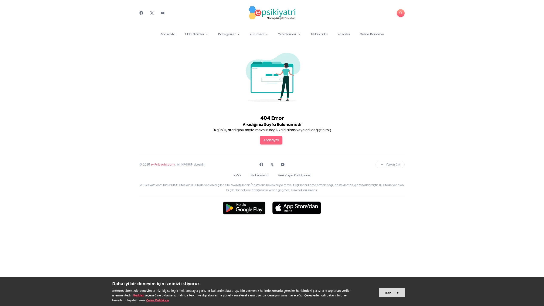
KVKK (238, 175)
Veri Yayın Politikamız (294, 175)
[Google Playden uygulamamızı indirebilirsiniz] (244, 208)
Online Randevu (372, 34)
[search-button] (401, 13)
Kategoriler (227, 34)
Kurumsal (257, 34)
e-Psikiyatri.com (163, 164)
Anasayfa (167, 34)
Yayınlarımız (287, 34)
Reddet (138, 295)
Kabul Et (392, 293)
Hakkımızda (260, 175)
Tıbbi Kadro (319, 34)
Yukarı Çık (393, 164)
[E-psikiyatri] (272, 13)
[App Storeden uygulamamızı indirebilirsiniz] (296, 207)
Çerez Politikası (157, 300)
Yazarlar (343, 34)
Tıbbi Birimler (194, 34)
